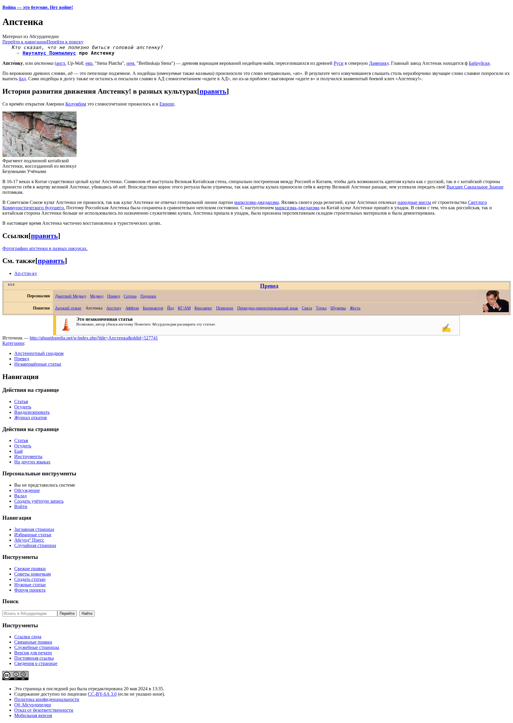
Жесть (355, 308)
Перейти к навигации (24, 41)
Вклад (20, 495)
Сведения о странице (35, 663)
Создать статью (29, 579)
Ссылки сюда (27, 636)
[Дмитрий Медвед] (494, 310)
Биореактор (153, 308)
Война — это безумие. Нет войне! (37, 7)
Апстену (113, 308)
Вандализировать (32, 412)
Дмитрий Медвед (70, 296)
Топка (321, 308)
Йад (170, 308)
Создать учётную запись (39, 501)
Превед (269, 286)
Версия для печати (33, 652)
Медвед (96, 296)
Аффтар (132, 308)
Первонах (224, 308)
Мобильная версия (33, 715)
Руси (338, 63)
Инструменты (28, 456)
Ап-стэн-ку (25, 273)
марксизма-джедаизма (256, 202)
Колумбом (75, 103)
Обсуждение (27, 490)
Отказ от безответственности (43, 710)
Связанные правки (33, 642)
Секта (307, 308)
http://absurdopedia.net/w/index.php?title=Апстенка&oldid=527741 (94, 337)
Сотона (130, 296)
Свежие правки (30, 568)
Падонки (148, 296)
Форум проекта (29, 589)
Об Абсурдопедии (32, 704)
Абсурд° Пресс (29, 540)
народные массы (414, 202)
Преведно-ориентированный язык (267, 308)
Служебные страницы (36, 647)
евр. (90, 63)
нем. (130, 63)
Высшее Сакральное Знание (475, 186)
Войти (20, 506)
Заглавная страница (34, 529)
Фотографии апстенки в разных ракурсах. (45, 248)
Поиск (10, 601)
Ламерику (379, 63)
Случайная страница (35, 545)
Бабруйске (479, 63)
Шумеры (338, 308)
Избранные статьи (32, 534)
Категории (13, 343)
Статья (21, 401)
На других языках (32, 461)
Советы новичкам (32, 573)
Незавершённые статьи (37, 364)
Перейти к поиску (65, 41)
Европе (166, 103)
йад (22, 78)
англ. (61, 63)
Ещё (18, 451)
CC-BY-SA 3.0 (102, 694)
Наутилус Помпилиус (49, 53)
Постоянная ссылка (34, 658)
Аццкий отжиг (68, 308)
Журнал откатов (30, 417)
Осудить (22, 406)
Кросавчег (203, 308)
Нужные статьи (30, 584)
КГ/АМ (184, 308)
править (213, 91)
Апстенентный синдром (39, 353)
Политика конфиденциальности (46, 699)
